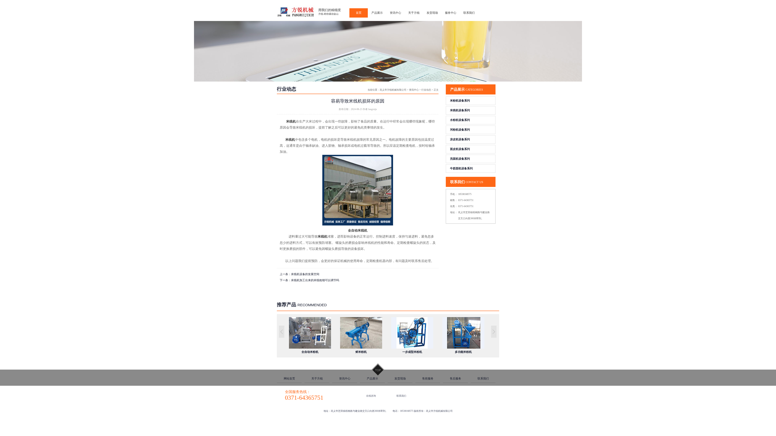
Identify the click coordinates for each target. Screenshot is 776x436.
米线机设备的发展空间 (305, 274)
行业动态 (426, 89)
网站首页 (289, 378)
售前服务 (427, 378)
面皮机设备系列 (460, 149)
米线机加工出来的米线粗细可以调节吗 (315, 280)
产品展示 (372, 378)
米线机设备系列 (460, 110)
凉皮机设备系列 (460, 139)
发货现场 (400, 378)
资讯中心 (414, 89)
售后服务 (455, 378)
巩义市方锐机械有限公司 (393, 89)
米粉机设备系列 (460, 100)
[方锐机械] (296, 16)
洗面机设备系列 (460, 158)
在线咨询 (371, 395)
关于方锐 (317, 378)
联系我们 (483, 378)
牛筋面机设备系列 (461, 168)
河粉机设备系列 (460, 129)
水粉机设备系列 (460, 120)
